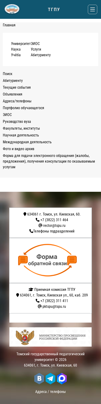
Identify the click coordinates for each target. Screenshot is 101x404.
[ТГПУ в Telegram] (50, 378)
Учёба (16, 55)
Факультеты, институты (21, 128)
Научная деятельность (21, 135)
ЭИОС (35, 43)
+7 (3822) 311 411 (54, 301)
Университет (21, 43)
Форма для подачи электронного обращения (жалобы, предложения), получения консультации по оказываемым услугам (49, 161)
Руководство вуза (17, 121)
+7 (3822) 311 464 (54, 220)
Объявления (12, 94)
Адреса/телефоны (17, 101)
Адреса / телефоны (50, 391)
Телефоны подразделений (53, 231)
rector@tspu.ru (54, 225)
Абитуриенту (41, 55)
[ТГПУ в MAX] (61, 378)
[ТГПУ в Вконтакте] (39, 378)
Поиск (7, 74)
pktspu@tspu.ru (54, 306)
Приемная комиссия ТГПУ (54, 289)
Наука (16, 49)
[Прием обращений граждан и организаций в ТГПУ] (52, 260)
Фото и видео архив (18, 149)
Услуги (36, 49)
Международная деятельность (27, 142)
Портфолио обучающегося (23, 108)
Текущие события (17, 87)
